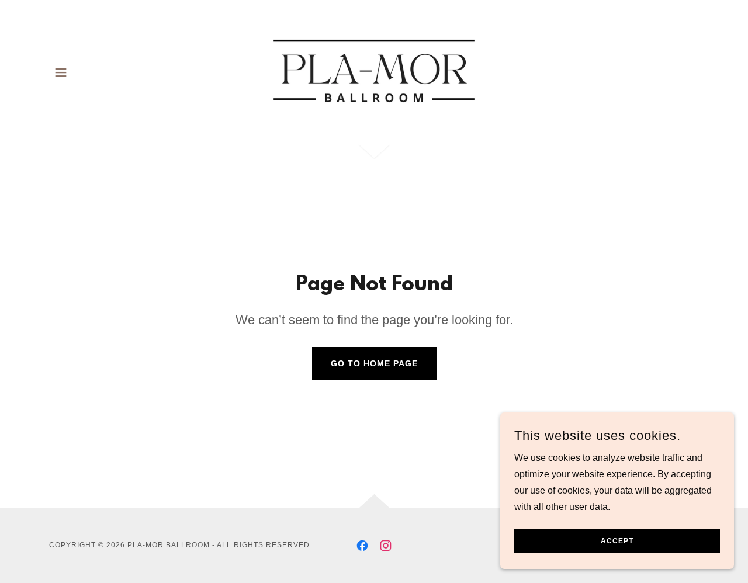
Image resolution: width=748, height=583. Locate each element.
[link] (374, 72)
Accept (617, 541)
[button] (60, 72)
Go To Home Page (374, 363)
